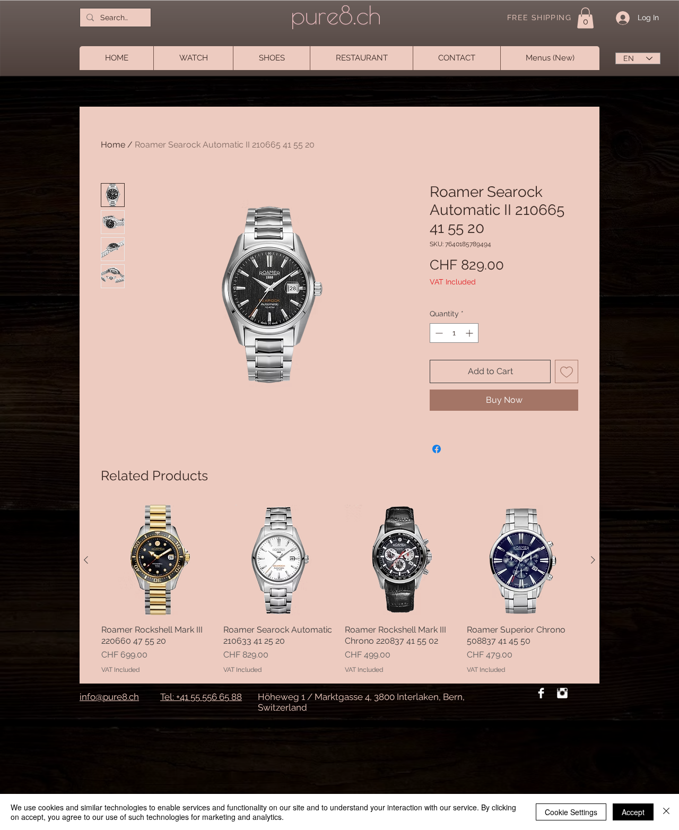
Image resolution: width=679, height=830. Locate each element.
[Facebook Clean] (541, 693)
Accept (633, 812)
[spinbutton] (454, 333)
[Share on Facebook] (436, 449)
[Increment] (470, 333)
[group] (339, 589)
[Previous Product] (86, 560)
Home (113, 145)
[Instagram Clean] (562, 693)
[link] (585, 17)
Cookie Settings (571, 812)
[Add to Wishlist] (566, 371)
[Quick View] (157, 560)
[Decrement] (438, 333)
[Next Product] (593, 560)
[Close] (666, 812)
